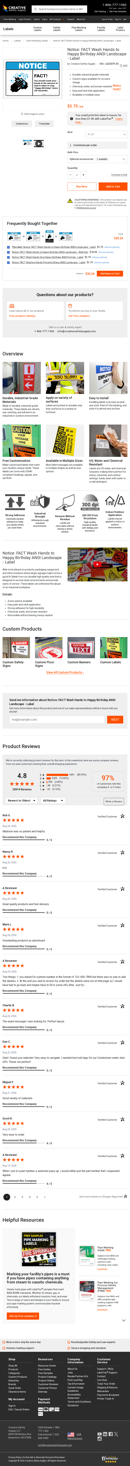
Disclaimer (73, 1405)
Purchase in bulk (119, 175)
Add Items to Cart (110, 273)
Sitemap (42, 1391)
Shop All (12, 1365)
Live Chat (102, 1380)
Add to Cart (113, 186)
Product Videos (46, 1380)
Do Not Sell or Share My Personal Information (44, 1457)
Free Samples (45, 1373)
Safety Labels (56, 28)
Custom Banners (79, 662)
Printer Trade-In (105, 1398)
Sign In (118, 19)
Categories (14, 1373)
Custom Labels (37, 28)
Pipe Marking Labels (79, 28)
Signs (44, 19)
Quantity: (72, 168)
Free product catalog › (22, 315)
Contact (101, 1376)
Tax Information (76, 1383)
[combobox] (59, 9)
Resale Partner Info (78, 1376)
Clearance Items (17, 1391)
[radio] (65, 775)
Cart (124, 19)
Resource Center (47, 1365)
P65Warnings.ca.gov (86, 208)
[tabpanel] (99, 1258)
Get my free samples (21, 1316)
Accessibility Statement (74, 1396)
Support (70, 19)
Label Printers (24, 19)
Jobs (70, 1372)
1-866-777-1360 (114, 5)
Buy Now (81, 186)
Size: (70, 132)
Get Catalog (100, 11)
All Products (55, 19)
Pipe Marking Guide (105, 1249)
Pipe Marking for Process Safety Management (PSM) (108, 1287)
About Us (81, 19)
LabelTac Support (107, 1372)
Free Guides (44, 1369)
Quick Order (107, 19)
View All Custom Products (64, 672)
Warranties (103, 1391)
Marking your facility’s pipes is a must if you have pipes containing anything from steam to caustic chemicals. (38, 1278)
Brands (12, 1384)
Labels (37, 19)
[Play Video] (38, 143)
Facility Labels (101, 28)
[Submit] (35, 9)
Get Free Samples (117, 11)
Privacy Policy (14, 1457)
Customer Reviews (48, 1384)
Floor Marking (10, 19)
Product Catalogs (47, 1376)
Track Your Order (106, 1383)
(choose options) (112, 247)
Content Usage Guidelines (75, 1389)
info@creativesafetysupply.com (76, 331)
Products (13, 1369)
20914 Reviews (25, 789)
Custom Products (22, 629)
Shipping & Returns (107, 1387)
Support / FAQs (105, 1369)
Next (124, 1320)
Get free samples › (79, 315)
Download (102, 1269)
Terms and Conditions (79, 1401)
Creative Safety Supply (35, 1461)
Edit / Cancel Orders (19, 1409)
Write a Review (114, 801)
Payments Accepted (108, 1395)
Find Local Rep (75, 1380)
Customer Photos (47, 1388)
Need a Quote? (117, 87)
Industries (13, 1380)
